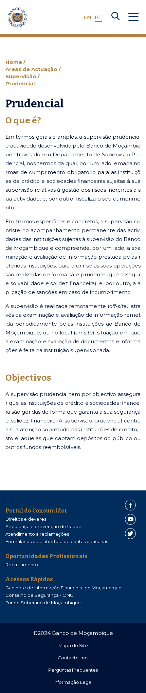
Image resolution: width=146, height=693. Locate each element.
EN (87, 17)
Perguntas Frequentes (73, 670)
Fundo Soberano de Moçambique (43, 602)
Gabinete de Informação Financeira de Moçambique (63, 587)
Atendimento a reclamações (37, 534)
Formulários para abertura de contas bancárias (56, 541)
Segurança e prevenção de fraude (43, 526)
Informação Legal (73, 682)
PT (98, 17)
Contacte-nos (73, 657)
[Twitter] (130, 533)
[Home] (17, 17)
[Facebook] (130, 505)
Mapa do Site (73, 645)
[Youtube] (130, 519)
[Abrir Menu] (133, 17)
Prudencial (20, 83)
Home (14, 62)
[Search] (115, 17)
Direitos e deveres (25, 519)
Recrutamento (21, 564)
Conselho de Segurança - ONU (39, 595)
